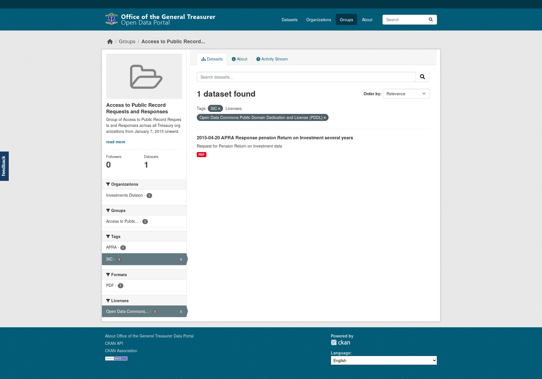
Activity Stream (274, 59)
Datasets (290, 19)
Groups (346, 19)
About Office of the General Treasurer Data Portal (149, 336)
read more (115, 141)
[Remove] (219, 108)
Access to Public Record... (173, 41)
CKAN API (114, 343)
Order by (372, 93)
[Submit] (430, 20)
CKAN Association (121, 350)
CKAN (340, 342)
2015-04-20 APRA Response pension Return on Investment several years (275, 137)
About (367, 19)
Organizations (318, 19)
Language (340, 353)
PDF (201, 154)
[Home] (110, 41)
